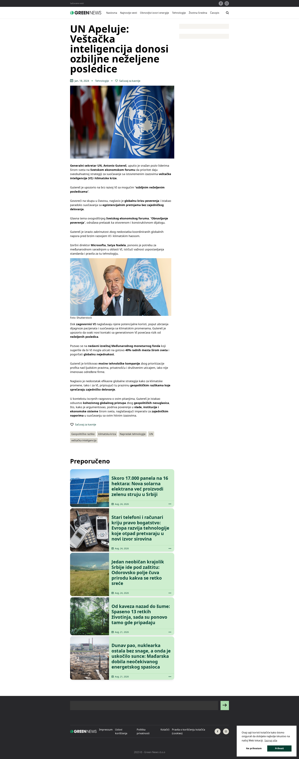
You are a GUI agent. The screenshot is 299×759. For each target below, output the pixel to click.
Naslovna (111, 12)
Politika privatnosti (143, 731)
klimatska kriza (107, 434)
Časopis (214, 12)
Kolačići (165, 729)
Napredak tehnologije (132, 434)
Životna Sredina (198, 12)
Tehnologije (179, 12)
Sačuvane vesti (77, 3)
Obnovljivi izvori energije (154, 12)
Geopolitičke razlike (83, 434)
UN (151, 434)
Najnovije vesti (128, 12)
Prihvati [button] (279, 748)
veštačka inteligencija (83, 440)
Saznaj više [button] (270, 740)
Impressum (106, 729)
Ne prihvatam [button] (254, 748)
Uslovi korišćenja (121, 731)
